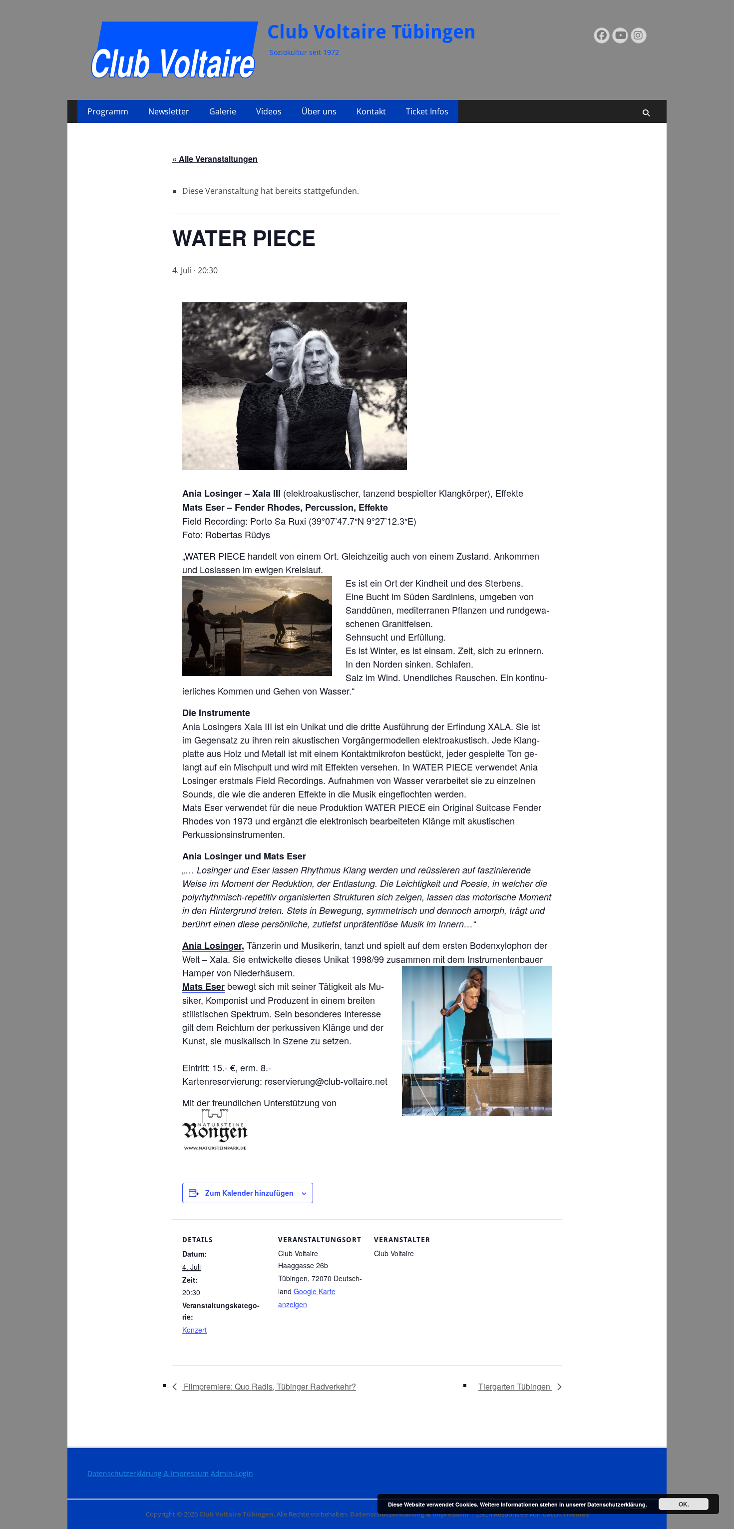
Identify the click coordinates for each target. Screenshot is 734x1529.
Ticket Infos (427, 111)
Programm (107, 111)
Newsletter (168, 111)
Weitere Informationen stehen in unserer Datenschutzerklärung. (563, 1504)
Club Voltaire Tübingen (371, 32)
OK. (684, 1504)
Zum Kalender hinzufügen (249, 1193)
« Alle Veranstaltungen (215, 158)
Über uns (319, 111)
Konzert (194, 1330)
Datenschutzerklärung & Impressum (148, 1473)
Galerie (222, 111)
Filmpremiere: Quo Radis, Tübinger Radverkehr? (269, 1386)
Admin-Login (232, 1473)
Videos (269, 111)
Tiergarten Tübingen (515, 1386)
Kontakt (371, 111)
